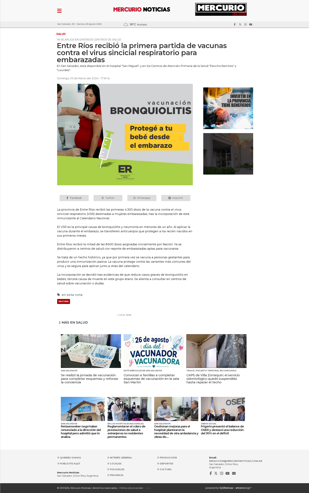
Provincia (116, 475)
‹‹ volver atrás (124, 314)
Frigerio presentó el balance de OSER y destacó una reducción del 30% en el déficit (222, 430)
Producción (168, 457)
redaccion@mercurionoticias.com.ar (235, 461)
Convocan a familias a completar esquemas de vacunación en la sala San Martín (151, 378)
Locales (115, 463)
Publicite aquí (69, 463)
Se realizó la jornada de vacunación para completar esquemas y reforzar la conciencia (89, 378)
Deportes (166, 463)
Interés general (120, 457)
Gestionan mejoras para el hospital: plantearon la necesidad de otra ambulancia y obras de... (176, 432)
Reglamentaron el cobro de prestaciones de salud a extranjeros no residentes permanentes (126, 432)
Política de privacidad (131, 488)
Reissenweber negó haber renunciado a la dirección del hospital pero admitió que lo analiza (81, 432)
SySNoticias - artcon (231, 487)
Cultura (165, 469)
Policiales (116, 469)
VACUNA (63, 301)
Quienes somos (70, 457)
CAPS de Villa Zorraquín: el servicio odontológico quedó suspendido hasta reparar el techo (213, 378)
